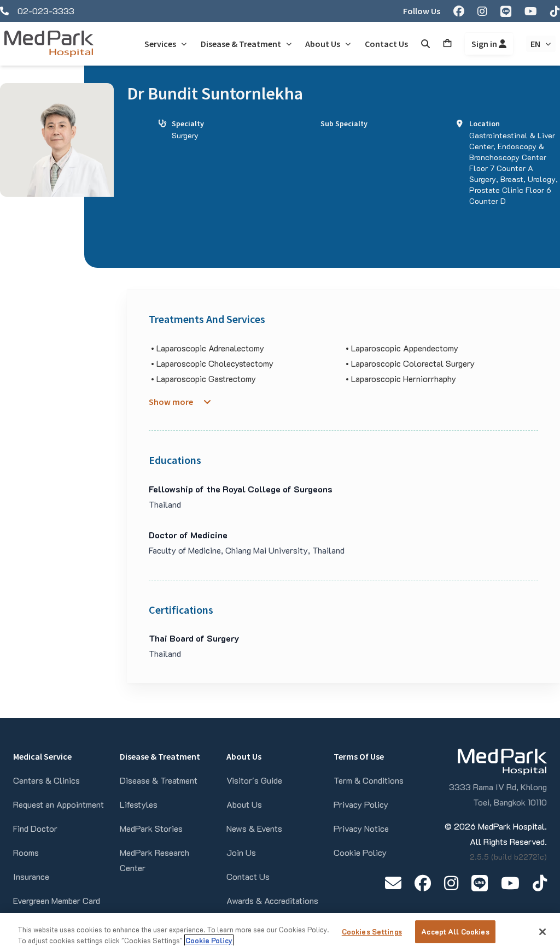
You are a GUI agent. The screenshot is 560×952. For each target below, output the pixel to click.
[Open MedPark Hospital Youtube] (510, 883)
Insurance (31, 876)
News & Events (254, 828)
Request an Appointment (58, 804)
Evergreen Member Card (56, 900)
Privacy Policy (361, 804)
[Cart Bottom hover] (447, 44)
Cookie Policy (360, 852)
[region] (280, 932)
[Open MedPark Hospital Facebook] (423, 883)
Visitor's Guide (254, 780)
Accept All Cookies (455, 931)
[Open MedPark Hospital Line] (479, 883)
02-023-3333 (46, 10)
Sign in (485, 43)
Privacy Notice (361, 828)
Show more (171, 401)
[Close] (542, 932)
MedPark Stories (151, 828)
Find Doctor (35, 828)
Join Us (241, 852)
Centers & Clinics (46, 780)
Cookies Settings (372, 931)
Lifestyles (139, 804)
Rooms (26, 852)
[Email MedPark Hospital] (393, 883)
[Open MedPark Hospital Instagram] (451, 883)
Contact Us (248, 876)
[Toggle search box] (425, 43)
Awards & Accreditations (272, 900)
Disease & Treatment (158, 780)
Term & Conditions (369, 780)
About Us (244, 804)
